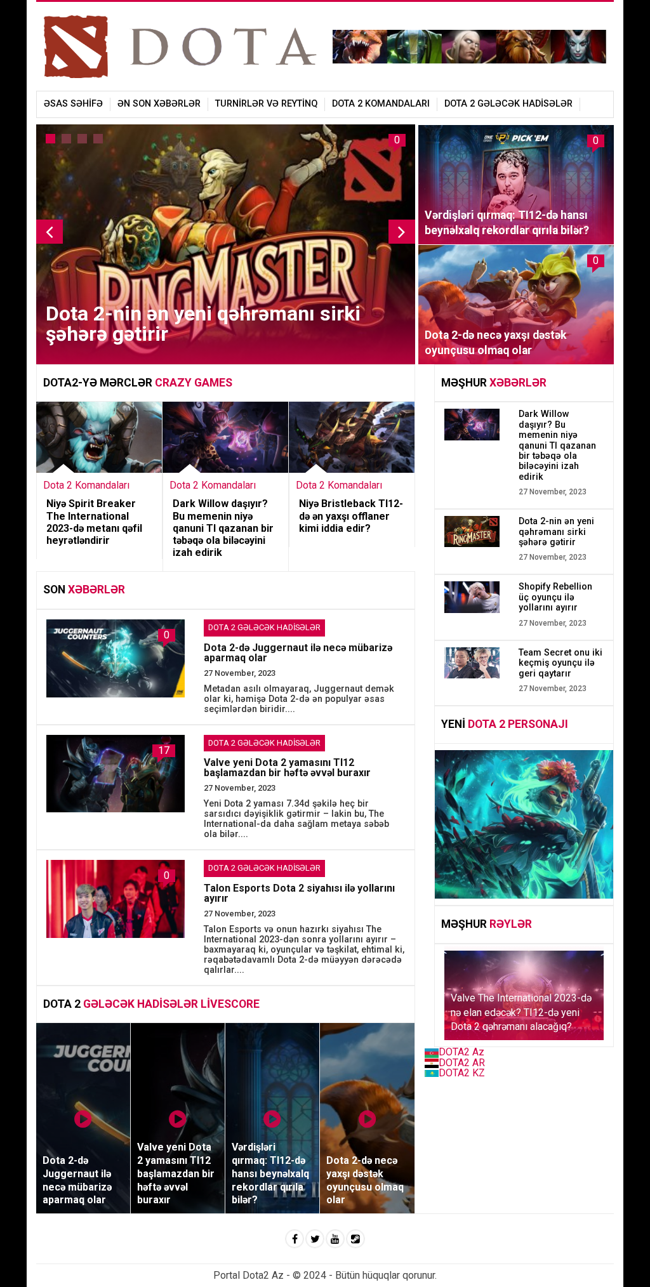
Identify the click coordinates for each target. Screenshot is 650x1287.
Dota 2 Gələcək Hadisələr (508, 103)
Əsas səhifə (73, 103)
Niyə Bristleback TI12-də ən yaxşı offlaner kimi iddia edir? (351, 516)
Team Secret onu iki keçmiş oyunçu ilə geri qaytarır (560, 663)
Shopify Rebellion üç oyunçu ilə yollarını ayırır (555, 597)
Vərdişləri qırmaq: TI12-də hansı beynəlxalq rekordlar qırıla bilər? (507, 223)
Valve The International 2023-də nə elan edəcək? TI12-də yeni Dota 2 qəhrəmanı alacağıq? (521, 1012)
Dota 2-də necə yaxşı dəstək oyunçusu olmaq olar (495, 343)
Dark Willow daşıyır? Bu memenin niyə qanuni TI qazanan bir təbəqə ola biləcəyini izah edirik (223, 528)
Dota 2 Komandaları (381, 103)
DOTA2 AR (462, 1063)
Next (401, 232)
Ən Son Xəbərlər (159, 103)
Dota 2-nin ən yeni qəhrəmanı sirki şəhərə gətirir (203, 323)
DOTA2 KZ (462, 1073)
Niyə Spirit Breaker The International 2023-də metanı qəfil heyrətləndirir (94, 522)
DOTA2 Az (461, 1052)
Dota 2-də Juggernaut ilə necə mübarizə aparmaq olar (298, 653)
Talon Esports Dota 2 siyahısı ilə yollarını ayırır (299, 893)
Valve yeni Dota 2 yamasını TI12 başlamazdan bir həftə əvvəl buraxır (287, 767)
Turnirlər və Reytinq (266, 103)
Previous (49, 232)
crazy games (193, 382)
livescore (230, 1004)
